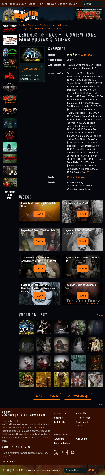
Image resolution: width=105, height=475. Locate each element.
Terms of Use (83, 417)
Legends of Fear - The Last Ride (38, 230)
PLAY (38, 214)
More (72, 3)
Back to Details (48, 396)
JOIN (91, 470)
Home (4, 3)
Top (98, 315)
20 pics (70, 177)
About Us (81, 413)
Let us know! (8, 461)
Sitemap (58, 417)
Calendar (51, 3)
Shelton (44, 25)
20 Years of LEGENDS (76, 203)
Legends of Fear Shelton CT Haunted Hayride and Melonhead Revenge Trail (38, 288)
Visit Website (31, 68)
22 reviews (86, 54)
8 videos (80, 177)
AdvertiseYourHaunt (10, 195)
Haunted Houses (60, 25)
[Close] (100, 470)
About (61, 3)
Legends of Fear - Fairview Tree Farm (42, 28)
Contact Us (60, 413)
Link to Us (59, 422)
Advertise (59, 438)
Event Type (35, 3)
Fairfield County (27, 25)
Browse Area (17, 3)
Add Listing (81, 438)
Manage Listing (62, 443)
